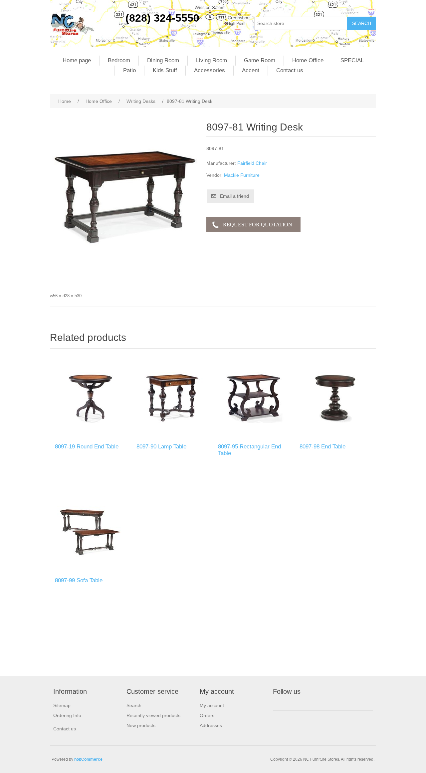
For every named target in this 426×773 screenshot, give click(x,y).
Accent (250, 70)
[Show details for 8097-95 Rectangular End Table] (254, 398)
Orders (207, 715)
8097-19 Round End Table (86, 446)
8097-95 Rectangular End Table (249, 449)
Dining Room (163, 60)
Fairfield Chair (252, 163)
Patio (129, 70)
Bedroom (119, 60)
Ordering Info (67, 715)
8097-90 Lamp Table (161, 446)
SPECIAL (352, 60)
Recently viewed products (153, 715)
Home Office (307, 60)
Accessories (209, 70)
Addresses (211, 725)
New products (140, 725)
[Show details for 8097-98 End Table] (335, 398)
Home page (77, 60)
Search (133, 705)
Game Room (259, 60)
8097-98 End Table (322, 446)
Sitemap (62, 705)
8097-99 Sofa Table (79, 580)
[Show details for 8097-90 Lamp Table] (172, 398)
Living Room (211, 60)
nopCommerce (88, 759)
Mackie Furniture (242, 175)
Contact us (289, 70)
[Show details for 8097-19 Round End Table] (91, 398)
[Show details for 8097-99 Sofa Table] (91, 531)
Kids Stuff (165, 70)
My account (212, 705)
